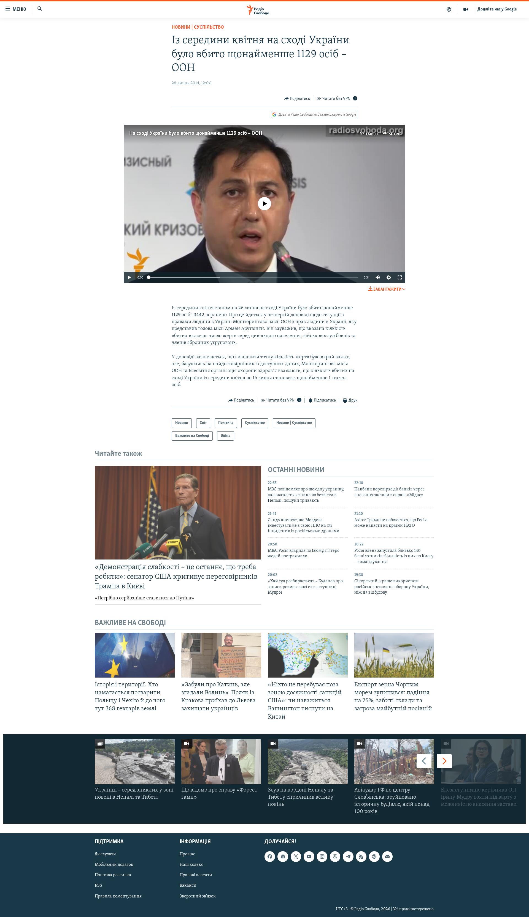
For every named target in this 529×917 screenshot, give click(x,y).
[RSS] (361, 856)
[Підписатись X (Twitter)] (296, 856)
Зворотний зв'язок (198, 896)
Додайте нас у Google (497, 9)
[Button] (297, 98)
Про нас (187, 854)
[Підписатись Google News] (282, 856)
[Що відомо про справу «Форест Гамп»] (221, 761)
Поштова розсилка (113, 875)
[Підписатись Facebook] (269, 856)
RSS (98, 885)
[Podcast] (374, 856)
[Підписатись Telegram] (348, 856)
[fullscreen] (399, 277)
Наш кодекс (191, 865)
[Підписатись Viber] (335, 856)
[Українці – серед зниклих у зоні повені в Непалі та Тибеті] (135, 761)
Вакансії (188, 885)
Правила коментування (118, 896)
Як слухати (105, 854)
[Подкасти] (449, 9)
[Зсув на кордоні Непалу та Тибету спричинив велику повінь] (308, 761)
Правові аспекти (196, 875)
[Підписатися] (387, 856)
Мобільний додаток (114, 865)
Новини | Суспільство (198, 27)
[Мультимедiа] (465, 9)
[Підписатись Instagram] (322, 856)
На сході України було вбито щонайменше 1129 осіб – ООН (195, 133)
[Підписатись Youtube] (309, 856)
